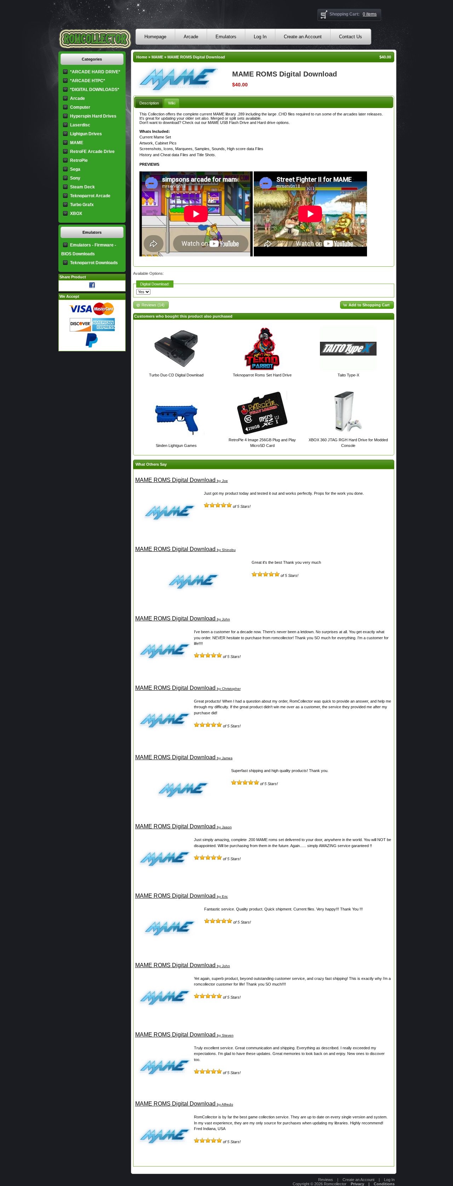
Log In (260, 36)
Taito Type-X (348, 375)
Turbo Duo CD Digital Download (176, 375)
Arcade (191, 36)
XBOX (76, 213)
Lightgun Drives (86, 133)
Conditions (384, 1184)
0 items (370, 14)
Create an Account (303, 36)
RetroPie (79, 160)
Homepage (155, 36)
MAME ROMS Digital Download (196, 57)
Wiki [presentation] (171, 103)
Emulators (226, 36)
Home (141, 57)
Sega (75, 169)
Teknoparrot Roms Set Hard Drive (262, 375)
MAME (157, 57)
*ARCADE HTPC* (87, 80)
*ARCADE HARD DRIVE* (95, 71)
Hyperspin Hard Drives (93, 116)
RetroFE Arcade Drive (92, 151)
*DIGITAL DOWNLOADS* (94, 89)
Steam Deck (82, 187)
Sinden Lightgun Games (176, 445)
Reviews (325, 1180)
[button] (367, 305)
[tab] (149, 103)
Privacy (357, 1184)
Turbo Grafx (82, 204)
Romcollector (335, 1184)
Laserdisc (80, 125)
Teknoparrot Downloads (94, 262)
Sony (75, 178)
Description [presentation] (149, 103)
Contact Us (350, 36)
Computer (80, 107)
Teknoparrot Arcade (90, 195)
